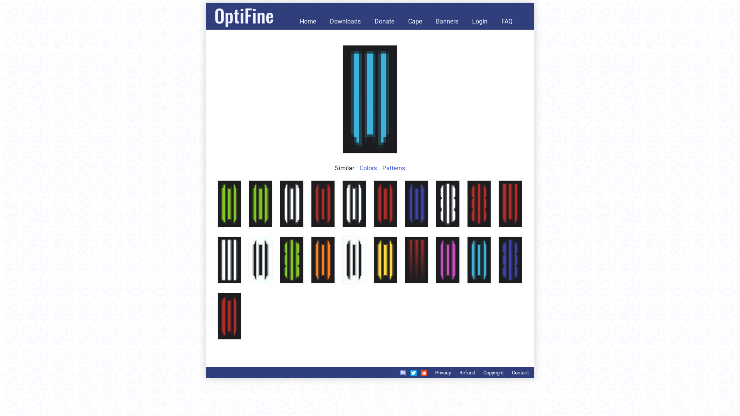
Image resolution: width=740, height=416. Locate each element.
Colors (368, 168)
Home (308, 21)
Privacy (443, 373)
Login (480, 21)
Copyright (493, 373)
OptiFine (244, 15)
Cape (415, 21)
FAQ (507, 21)
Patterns (393, 168)
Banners (447, 21)
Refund (467, 373)
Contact (520, 373)
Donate (384, 21)
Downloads (345, 21)
